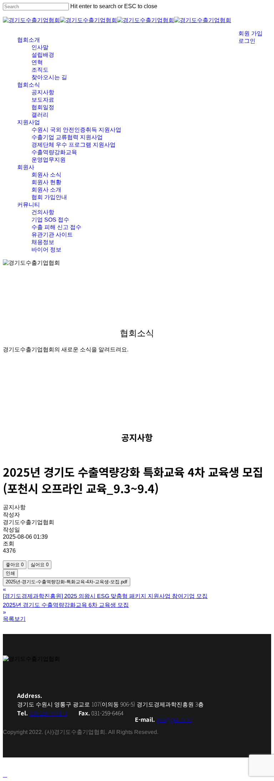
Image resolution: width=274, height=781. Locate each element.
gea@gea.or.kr (174, 719)
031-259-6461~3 (48, 713)
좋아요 (15, 564)
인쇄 (10, 573)
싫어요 (40, 564)
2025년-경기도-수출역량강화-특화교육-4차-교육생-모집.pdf (66, 581)
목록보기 (14, 619)
